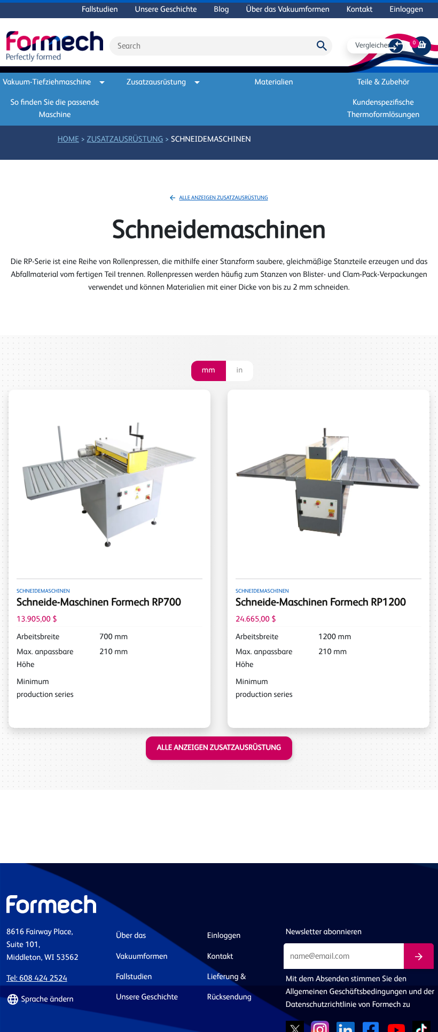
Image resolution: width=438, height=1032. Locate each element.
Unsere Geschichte (166, 10)
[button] (54, 1000)
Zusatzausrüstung (156, 83)
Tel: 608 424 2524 (36, 979)
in (240, 371)
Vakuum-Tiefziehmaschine (48, 83)
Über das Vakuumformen (288, 10)
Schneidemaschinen (211, 140)
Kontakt (360, 10)
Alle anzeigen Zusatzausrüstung (223, 198)
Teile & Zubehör (383, 83)
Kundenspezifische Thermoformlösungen (383, 109)
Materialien (274, 83)
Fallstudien (100, 10)
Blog (221, 10)
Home (68, 140)
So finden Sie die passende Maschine (55, 109)
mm (208, 371)
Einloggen (406, 10)
